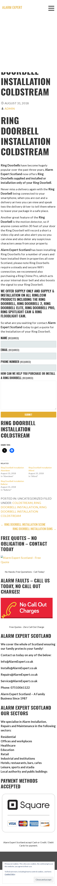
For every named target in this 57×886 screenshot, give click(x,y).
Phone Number (16, 361)
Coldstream (22, 502)
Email (10, 350)
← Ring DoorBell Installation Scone (23, 524)
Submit (28, 414)
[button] (52, 8)
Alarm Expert (12, 7)
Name (10, 338)
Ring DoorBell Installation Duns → (34, 529)
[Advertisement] (28, 44)
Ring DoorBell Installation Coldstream (24, 511)
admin (10, 108)
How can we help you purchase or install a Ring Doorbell (28, 375)
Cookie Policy (10, 874)
